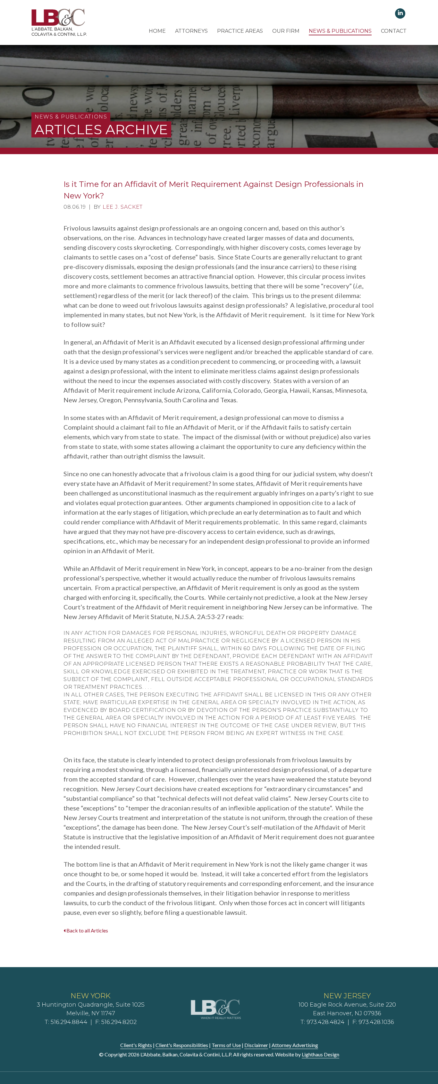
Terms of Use (226, 1045)
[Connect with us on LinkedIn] (400, 12)
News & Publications (340, 31)
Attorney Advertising (295, 1045)
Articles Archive (101, 129)
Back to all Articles (86, 930)
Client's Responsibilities (182, 1045)
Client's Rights (136, 1045)
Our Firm (285, 31)
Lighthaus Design (320, 1054)
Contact (394, 31)
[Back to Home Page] (59, 22)
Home (157, 31)
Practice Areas (240, 31)
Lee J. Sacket (123, 207)
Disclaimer (256, 1045)
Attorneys (191, 31)
